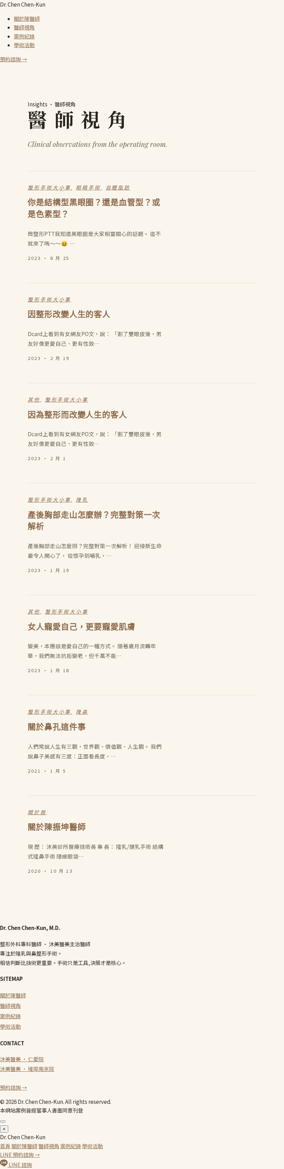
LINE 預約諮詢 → (20, 1154)
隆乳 (82, 500)
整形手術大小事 (49, 188)
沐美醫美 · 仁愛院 (22, 1059)
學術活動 (24, 45)
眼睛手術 (88, 188)
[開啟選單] (3, 1121)
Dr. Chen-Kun (22, 4)
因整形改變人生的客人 (69, 314)
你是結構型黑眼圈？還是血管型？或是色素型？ (94, 208)
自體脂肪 (118, 188)
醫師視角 (24, 27)
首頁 (5, 1146)
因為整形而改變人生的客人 (77, 414)
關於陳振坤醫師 (57, 827)
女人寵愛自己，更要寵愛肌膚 (81, 626)
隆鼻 (82, 712)
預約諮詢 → (13, 59)
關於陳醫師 (27, 18)
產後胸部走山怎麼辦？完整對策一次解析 (94, 520)
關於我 (37, 812)
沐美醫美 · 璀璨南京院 (27, 1068)
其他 (34, 400)
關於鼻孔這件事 (57, 726)
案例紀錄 (24, 36)
